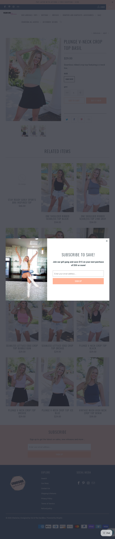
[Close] (106, 240)
